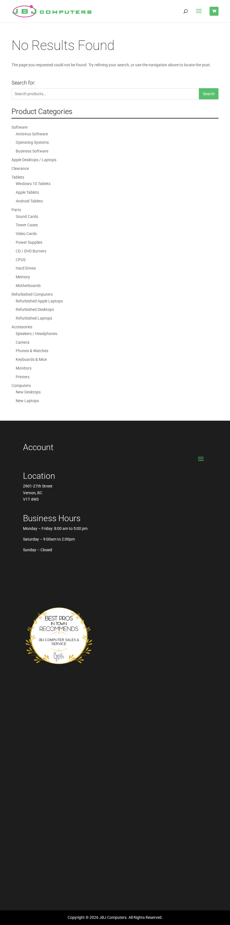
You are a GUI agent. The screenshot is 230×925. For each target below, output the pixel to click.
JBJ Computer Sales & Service (58, 642)
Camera (22, 342)
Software (19, 127)
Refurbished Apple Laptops (39, 301)
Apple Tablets (27, 192)
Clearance (20, 168)
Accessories (22, 327)
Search (209, 94)
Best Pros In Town (59, 616)
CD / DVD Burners (31, 251)
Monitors (23, 368)
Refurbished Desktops (35, 309)
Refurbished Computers (32, 294)
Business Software (32, 151)
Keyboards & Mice (31, 359)
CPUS (21, 260)
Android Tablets (29, 201)
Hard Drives (26, 268)
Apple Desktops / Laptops (34, 160)
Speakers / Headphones (36, 333)
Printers (22, 377)
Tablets (18, 177)
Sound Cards (27, 216)
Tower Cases (27, 225)
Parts (16, 210)
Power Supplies (29, 242)
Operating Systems (32, 142)
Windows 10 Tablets (33, 183)
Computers (21, 385)
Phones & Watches (32, 350)
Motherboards (28, 285)
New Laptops (27, 400)
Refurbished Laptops (34, 318)
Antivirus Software (32, 134)
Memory (23, 277)
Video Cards (26, 233)
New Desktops (28, 392)
